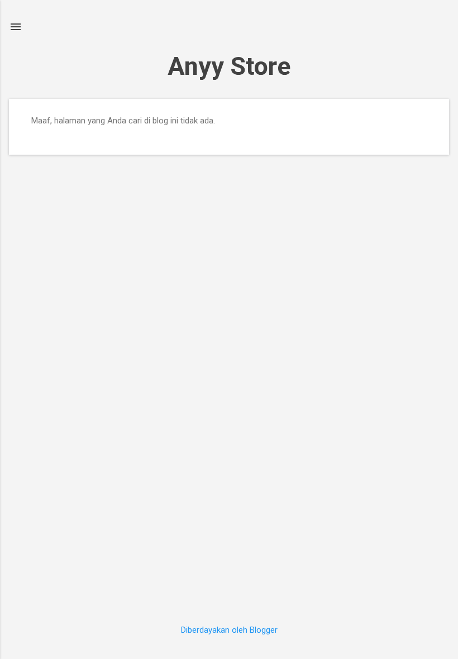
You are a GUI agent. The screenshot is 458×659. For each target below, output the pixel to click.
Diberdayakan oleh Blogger (229, 630)
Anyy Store (229, 66)
